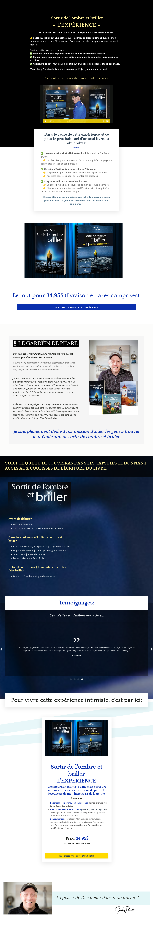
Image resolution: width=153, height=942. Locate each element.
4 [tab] (82, 679)
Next (152, 649)
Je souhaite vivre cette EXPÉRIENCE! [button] (76, 856)
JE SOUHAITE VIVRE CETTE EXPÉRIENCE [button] (76, 307)
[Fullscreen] (107, 121)
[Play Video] (45, 121)
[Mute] (103, 121)
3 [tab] (78, 679)
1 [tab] (71, 679)
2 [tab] (74, 679)
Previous (1, 649)
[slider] (77, 121)
